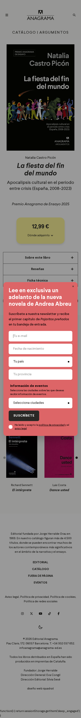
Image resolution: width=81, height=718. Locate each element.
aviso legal (21, 428)
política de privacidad (52, 425)
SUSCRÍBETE (23, 415)
